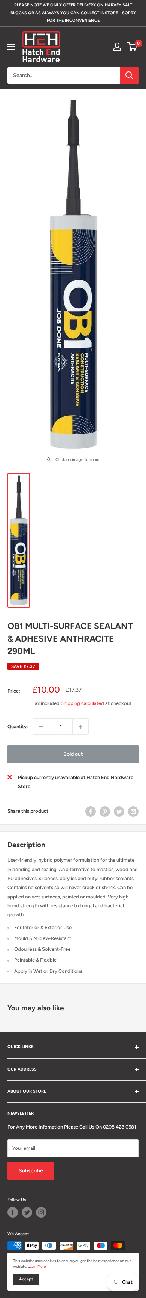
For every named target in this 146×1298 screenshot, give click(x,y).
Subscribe (31, 1170)
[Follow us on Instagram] (41, 1212)
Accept (26, 1279)
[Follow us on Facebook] (12, 1212)
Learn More (37, 1266)
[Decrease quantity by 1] (41, 726)
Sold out (73, 754)
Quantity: (17, 726)
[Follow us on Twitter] (27, 1212)
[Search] (129, 75)
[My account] (117, 47)
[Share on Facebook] (90, 811)
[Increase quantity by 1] (80, 726)
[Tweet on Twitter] (119, 811)
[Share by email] (133, 811)
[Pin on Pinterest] (105, 811)
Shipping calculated (82, 703)
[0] (132, 46)
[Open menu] (11, 47)
